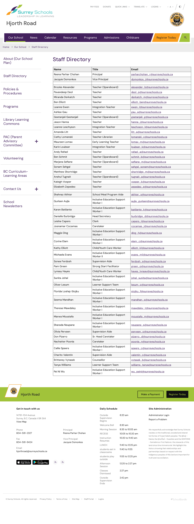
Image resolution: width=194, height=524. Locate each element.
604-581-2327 (24, 433)
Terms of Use (61, 499)
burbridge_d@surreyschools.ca (149, 216)
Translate (139, 6)
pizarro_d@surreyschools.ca (148, 336)
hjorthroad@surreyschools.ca (31, 451)
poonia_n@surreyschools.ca (148, 341)
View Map (21, 421)
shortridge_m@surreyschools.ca (150, 171)
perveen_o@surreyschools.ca (148, 331)
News (33, 37)
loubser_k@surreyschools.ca (148, 147)
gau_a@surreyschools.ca (146, 112)
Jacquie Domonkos (73, 442)
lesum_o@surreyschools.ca (147, 284)
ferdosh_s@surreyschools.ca (148, 261)
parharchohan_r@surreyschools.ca (152, 74)
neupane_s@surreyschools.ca (149, 325)
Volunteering (13, 158)
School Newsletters (12, 204)
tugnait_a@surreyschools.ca (148, 176)
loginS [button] (154, 6)
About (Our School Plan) (17, 60)
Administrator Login (159, 415)
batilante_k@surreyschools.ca (149, 209)
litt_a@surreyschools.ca (145, 132)
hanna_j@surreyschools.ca (147, 122)
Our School (15, 37)
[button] (185, 37)
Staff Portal (89, 499)
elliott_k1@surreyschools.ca (147, 248)
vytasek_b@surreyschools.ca (148, 360)
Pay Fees (94, 6)
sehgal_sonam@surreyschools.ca (151, 167)
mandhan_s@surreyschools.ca (149, 299)
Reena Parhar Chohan (74, 433)
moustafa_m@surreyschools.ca (150, 316)
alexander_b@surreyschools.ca (149, 87)
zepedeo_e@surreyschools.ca (149, 186)
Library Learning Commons (16, 121)
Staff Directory (15, 76)
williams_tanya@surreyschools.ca (151, 365)
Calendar (50, 37)
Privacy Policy (46, 499)
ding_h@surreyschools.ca (146, 233)
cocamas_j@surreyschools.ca (149, 226)
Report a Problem (158, 419)
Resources (70, 37)
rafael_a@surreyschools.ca (147, 152)
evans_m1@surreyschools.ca (148, 254)
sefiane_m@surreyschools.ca (148, 162)
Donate (107, 6)
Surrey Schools (14, 499)
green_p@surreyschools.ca (147, 266)
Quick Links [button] (121, 6)
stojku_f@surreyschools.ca (147, 291)
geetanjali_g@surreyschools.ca (149, 117)
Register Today (166, 37)
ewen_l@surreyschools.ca (146, 107)
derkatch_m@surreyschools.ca (149, 97)
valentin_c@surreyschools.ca (148, 355)
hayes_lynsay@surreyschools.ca (150, 271)
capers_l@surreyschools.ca (147, 221)
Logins (101, 499)
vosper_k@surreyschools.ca (148, 181)
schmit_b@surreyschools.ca (148, 157)
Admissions (111, 37)
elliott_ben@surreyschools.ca (148, 102)
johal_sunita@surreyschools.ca (149, 278)
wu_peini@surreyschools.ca (147, 371)
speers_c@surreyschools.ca (148, 348)
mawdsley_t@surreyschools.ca (149, 308)
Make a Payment (150, 394)
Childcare (132, 37)
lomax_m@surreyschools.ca (148, 142)
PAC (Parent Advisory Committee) (12, 141)
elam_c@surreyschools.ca (146, 241)
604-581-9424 (24, 442)
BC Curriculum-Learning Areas (15, 173)
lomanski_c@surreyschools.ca (149, 137)
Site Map (75, 499)
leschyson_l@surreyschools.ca (149, 127)
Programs (90, 37)
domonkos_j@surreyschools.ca (149, 79)
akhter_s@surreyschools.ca (147, 194)
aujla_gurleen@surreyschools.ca (150, 201)
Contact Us (12, 189)
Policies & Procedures (12, 91)
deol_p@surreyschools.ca (146, 92)
